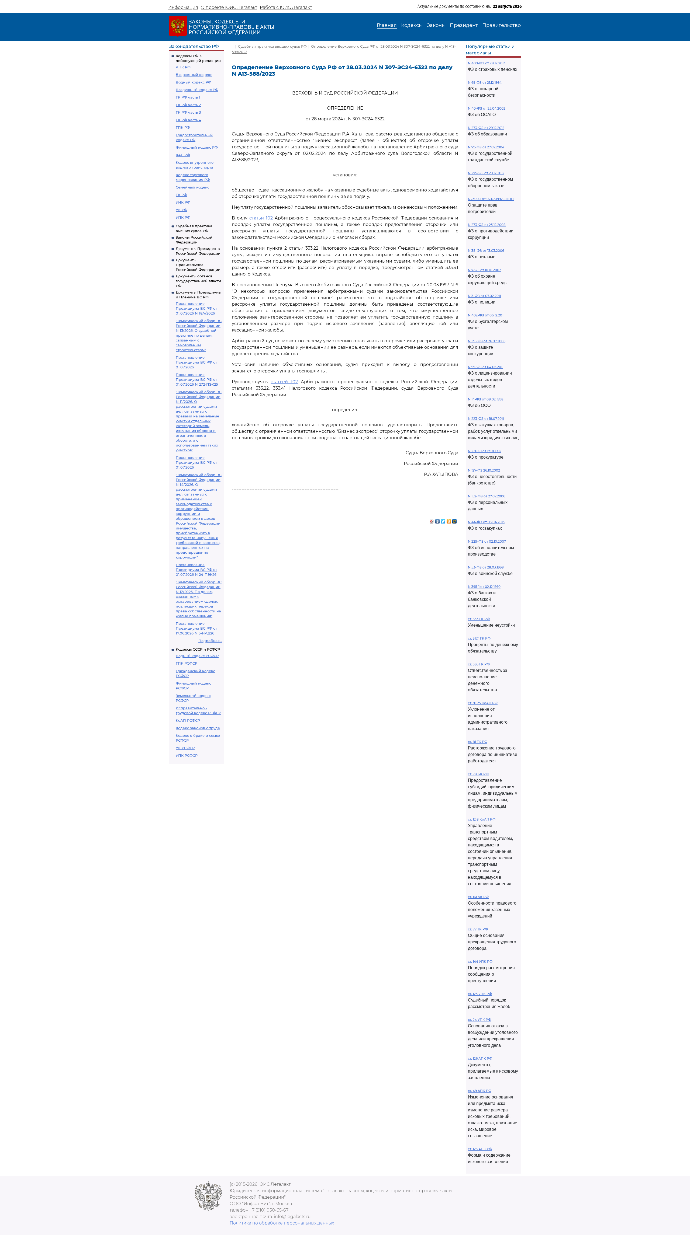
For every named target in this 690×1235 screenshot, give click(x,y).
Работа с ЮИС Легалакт (286, 7)
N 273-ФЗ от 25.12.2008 (487, 225)
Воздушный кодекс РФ (197, 90)
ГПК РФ (183, 127)
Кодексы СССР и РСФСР (198, 649)
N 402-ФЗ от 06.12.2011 (486, 315)
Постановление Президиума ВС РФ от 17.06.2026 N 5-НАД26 (196, 628)
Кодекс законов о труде (198, 728)
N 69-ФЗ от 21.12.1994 (485, 83)
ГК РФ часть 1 (188, 97)
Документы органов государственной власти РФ (198, 281)
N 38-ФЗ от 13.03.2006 (486, 251)
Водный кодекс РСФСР (197, 656)
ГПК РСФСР (186, 663)
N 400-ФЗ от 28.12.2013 (486, 63)
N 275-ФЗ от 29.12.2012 (486, 173)
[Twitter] (443, 520)
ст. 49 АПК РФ (479, 1091)
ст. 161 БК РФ (478, 897)
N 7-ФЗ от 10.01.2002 (484, 270)
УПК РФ (183, 217)
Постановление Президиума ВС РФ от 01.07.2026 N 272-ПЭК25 (197, 379)
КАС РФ (183, 155)
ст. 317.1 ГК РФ (479, 638)
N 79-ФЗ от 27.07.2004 (486, 147)
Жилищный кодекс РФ (197, 147)
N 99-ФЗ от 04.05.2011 (485, 367)
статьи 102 (261, 218)
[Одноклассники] (449, 520)
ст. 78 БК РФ (478, 774)
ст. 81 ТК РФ (477, 742)
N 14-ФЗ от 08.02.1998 (485, 399)
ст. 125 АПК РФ (480, 1149)
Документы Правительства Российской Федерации (198, 265)
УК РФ (181, 210)
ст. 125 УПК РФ (480, 994)
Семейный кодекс (192, 187)
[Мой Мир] (454, 520)
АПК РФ (183, 67)
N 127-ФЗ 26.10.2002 (484, 470)
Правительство (501, 25)
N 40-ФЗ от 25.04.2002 (486, 108)
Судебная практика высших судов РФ (272, 46)
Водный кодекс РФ (193, 82)
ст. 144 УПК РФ (480, 962)
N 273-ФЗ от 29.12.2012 (486, 128)
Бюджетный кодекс (194, 74)
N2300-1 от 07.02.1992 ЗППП (491, 199)
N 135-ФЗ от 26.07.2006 (486, 341)
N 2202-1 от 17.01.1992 (484, 451)
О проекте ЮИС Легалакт (229, 7)
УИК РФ (183, 202)
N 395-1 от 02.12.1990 (484, 587)
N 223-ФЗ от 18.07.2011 (486, 419)
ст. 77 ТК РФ (478, 929)
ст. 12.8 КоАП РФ (481, 819)
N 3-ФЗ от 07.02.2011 (484, 296)
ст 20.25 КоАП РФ (483, 703)
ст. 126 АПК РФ (480, 1058)
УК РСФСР (185, 748)
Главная (387, 25)
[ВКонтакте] (437, 520)
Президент (464, 25)
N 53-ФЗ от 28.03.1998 (486, 567)
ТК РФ (181, 195)
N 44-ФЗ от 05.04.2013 (486, 522)
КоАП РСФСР (188, 720)
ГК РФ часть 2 (188, 105)
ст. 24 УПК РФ (479, 1020)
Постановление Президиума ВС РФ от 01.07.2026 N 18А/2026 (196, 308)
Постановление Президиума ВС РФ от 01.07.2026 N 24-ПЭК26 (196, 570)
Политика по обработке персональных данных (282, 1223)
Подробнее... (210, 641)
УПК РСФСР (187, 755)
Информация (183, 7)
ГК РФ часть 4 (188, 120)
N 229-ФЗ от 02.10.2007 (487, 541)
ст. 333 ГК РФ (479, 619)
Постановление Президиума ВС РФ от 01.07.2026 (196, 362)
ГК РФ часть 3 (188, 112)
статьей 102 (284, 381)
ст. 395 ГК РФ (479, 664)
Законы (436, 25)
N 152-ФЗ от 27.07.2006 (486, 496)
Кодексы (412, 25)
